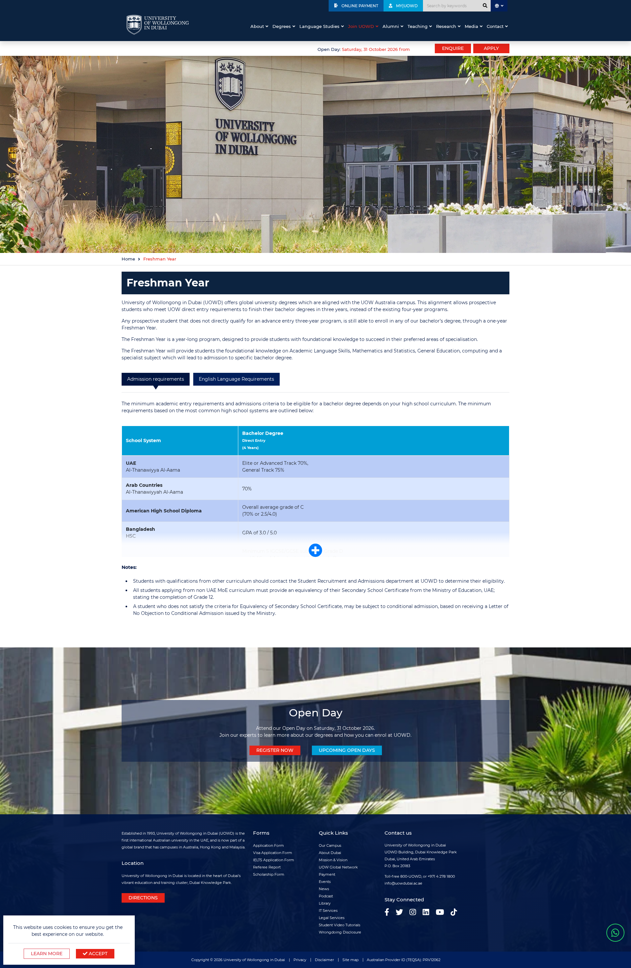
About (257, 26)
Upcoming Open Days (347, 750)
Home (128, 259)
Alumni (391, 26)
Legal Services (331, 917)
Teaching (418, 26)
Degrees (281, 26)
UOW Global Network (338, 867)
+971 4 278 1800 (441, 876)
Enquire (453, 48)
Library (325, 903)
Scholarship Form (268, 874)
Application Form (268, 845)
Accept (97, 954)
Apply (491, 48)
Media (471, 26)
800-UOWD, (411, 876)
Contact (495, 26)
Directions (143, 898)
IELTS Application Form (273, 860)
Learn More (46, 954)
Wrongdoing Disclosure (340, 932)
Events (325, 881)
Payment (327, 874)
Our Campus (330, 845)
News (324, 889)
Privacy (299, 959)
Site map (350, 959)
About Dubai (330, 852)
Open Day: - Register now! (350, 49)
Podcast (326, 896)
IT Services (328, 910)
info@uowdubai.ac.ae (403, 883)
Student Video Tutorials (339, 925)
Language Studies (319, 26)
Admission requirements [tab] (155, 379)
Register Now (274, 750)
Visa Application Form (272, 852)
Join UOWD (361, 26)
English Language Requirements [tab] (236, 379)
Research (446, 26)
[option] (266, 48)
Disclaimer (324, 959)
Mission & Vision (333, 860)
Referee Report (267, 867)
